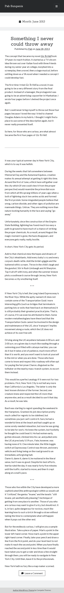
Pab (30, 48)
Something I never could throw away (32, 41)
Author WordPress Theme (23, 590)
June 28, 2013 (43, 48)
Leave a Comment (34, 573)
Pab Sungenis (14, 6)
